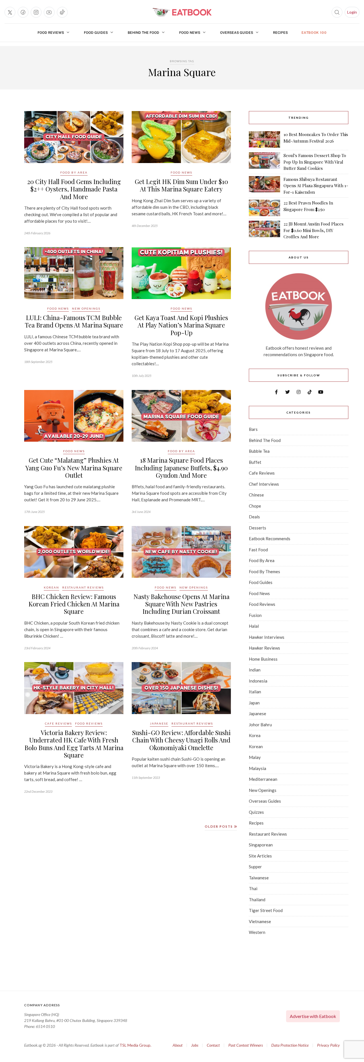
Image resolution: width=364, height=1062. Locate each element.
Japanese (159, 723)
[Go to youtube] (49, 12)
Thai (253, 888)
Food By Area (74, 172)
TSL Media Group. (135, 1045)
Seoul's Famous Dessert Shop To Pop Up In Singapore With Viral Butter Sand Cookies (315, 162)
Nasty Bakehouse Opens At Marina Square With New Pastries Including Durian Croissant (181, 604)
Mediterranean (263, 779)
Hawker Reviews (264, 647)
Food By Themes (264, 571)
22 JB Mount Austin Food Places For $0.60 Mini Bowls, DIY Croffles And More (314, 230)
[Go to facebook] (23, 12)
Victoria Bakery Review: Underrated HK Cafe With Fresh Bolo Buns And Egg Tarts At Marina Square (73, 743)
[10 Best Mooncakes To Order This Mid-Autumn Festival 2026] (264, 139)
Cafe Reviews (58, 723)
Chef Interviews (264, 484)
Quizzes (256, 812)
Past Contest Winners (245, 1045)
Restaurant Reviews (83, 587)
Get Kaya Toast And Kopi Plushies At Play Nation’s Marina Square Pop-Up (181, 325)
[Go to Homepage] (182, 12)
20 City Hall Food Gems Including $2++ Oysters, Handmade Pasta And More (74, 189)
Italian (255, 691)
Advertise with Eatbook (313, 1016)
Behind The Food (143, 33)
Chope (255, 505)
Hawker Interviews (266, 637)
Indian (254, 669)
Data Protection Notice (290, 1045)
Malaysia (257, 768)
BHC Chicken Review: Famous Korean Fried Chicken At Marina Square (73, 604)
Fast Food (258, 549)
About (178, 1045)
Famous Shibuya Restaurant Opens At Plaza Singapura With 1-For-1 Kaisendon (316, 185)
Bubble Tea (259, 451)
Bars (253, 429)
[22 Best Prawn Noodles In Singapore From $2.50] (264, 208)
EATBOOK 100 (314, 33)
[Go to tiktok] (62, 12)
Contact (213, 1045)
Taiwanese (259, 877)
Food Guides (96, 33)
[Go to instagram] (36, 12)
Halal (254, 626)
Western (257, 932)
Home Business (263, 659)
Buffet (255, 462)
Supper (255, 866)
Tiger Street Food (266, 910)
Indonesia (258, 680)
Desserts (257, 527)
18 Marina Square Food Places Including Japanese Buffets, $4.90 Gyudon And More (181, 467)
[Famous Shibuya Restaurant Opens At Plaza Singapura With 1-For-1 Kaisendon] (264, 185)
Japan (254, 702)
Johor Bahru (260, 724)
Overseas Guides (236, 33)
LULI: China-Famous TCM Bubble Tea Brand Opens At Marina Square (74, 321)
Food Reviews (51, 33)
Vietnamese (260, 921)
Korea (254, 735)
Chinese (256, 494)
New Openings (86, 308)
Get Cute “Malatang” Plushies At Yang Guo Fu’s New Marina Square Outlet (73, 467)
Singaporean (261, 844)
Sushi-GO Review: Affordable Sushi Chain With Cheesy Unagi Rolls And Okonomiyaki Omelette (181, 740)
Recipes (280, 33)
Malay (255, 757)
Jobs (194, 1045)
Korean (51, 587)
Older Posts (219, 826)
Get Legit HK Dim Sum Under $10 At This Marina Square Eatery (181, 185)
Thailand (257, 899)
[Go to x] (10, 12)
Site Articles (260, 855)
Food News (189, 33)
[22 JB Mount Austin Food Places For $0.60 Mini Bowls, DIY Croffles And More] (264, 230)
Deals (254, 516)
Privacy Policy (328, 1045)
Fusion (255, 615)
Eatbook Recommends (269, 538)
